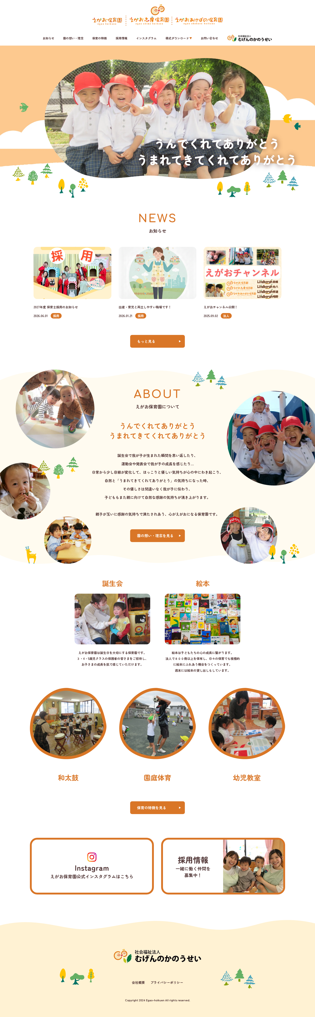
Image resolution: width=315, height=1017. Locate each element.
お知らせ (48, 38)
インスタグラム (146, 38)
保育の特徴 (99, 38)
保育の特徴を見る (151, 807)
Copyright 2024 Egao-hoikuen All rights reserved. (157, 1000)
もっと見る (146, 341)
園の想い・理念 (73, 38)
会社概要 (138, 982)
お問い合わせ (209, 38)
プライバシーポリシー (166, 982)
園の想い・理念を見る (155, 535)
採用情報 (121, 38)
